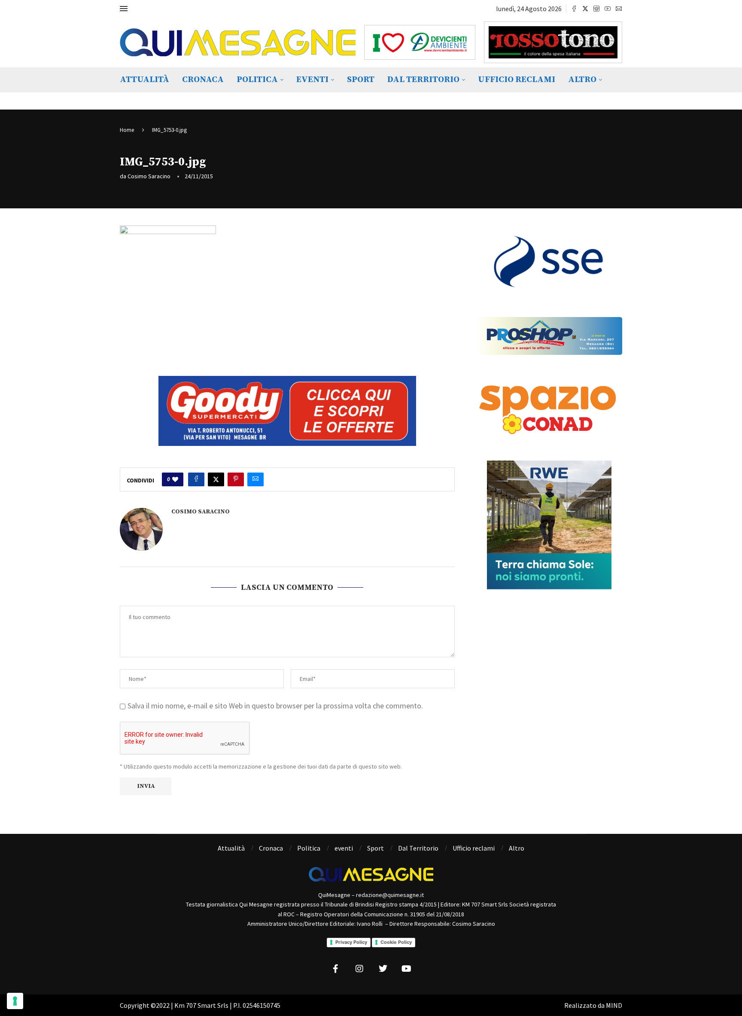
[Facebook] (574, 8)
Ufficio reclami (516, 79)
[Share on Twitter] (216, 479)
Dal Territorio (423, 79)
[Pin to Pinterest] (236, 479)
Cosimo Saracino (149, 176)
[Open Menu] (124, 8)
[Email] (618, 8)
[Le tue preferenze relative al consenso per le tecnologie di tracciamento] (15, 1001)
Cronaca (203, 79)
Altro (582, 79)
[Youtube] (607, 8)
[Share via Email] (255, 479)
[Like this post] (175, 479)
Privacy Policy (351, 942)
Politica (257, 79)
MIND (614, 1005)
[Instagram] (596, 8)
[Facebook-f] (335, 968)
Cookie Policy (396, 942)
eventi (312, 79)
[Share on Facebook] (196, 479)
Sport (360, 79)
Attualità (144, 79)
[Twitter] (585, 8)
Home (127, 130)
